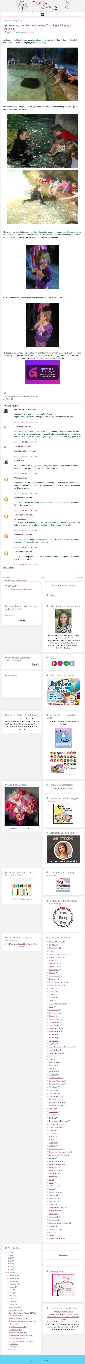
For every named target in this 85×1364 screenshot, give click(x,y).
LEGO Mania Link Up (15, 1330)
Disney (51, 1000)
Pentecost (52, 1090)
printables (52, 1226)
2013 (9, 1267)
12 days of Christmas (56, 942)
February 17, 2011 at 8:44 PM (25, 530)
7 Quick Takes (53, 948)
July (11, 1290)
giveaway (52, 1204)
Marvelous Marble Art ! (16, 1307)
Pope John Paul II (55, 1096)
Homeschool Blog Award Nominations (61, 1047)
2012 (9, 1269)
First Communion (54, 1022)
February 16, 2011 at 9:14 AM (25, 474)
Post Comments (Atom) (19, 580)
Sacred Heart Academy (56, 1102)
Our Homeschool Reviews (25, 409)
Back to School (54, 976)
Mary (50, 1068)
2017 (9, 1255)
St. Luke (51, 1139)
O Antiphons (53, 1075)
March (12, 1301)
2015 (9, 1261)
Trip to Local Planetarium (17, 1338)
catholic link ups (54, 1192)
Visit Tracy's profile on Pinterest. (63, 788)
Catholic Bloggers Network (57, 982)
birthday (51, 1183)
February (13, 1304)
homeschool (53, 1217)
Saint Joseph (53, 1109)
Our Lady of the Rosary (56, 1084)
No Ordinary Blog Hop (16, 396)
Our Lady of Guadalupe (56, 1081)
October (12, 1281)
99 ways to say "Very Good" (58, 954)
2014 (9, 1264)
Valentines (52, 1158)
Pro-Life (51, 1099)
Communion (53, 991)
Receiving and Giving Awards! (18, 1318)
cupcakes (52, 1195)
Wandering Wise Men (56, 1161)
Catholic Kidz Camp (55, 985)
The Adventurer (21, 426)
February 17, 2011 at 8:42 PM (25, 511)
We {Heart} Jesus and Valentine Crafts (21, 1335)
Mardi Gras (52, 1065)
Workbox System (54, 1170)
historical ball (53, 1214)
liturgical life (53, 1220)
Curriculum (52, 997)
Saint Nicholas (53, 1112)
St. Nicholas (53, 1143)
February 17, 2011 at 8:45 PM (25, 548)
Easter (51, 1007)
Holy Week (52, 1044)
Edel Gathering (54, 1013)
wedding (51, 1235)
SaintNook (52, 1118)
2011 (9, 1272)
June (11, 1293)
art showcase (53, 1177)
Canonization (53, 979)
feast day (52, 1201)
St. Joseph (52, 1133)
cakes (51, 1189)
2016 (9, 1258)
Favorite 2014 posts (55, 1019)
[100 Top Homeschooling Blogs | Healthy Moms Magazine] (22, 946)
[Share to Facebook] (12, 399)
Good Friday (53, 1025)
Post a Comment (8, 568)
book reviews (53, 1186)
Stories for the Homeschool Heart (59, 1152)
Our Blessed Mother (55, 1078)
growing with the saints (56, 1207)
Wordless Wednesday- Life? (18, 1333)
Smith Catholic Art (55, 1124)
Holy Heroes (53, 1034)
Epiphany (52, 1016)
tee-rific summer (54, 1229)
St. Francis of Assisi (55, 1127)
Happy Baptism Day (55, 1028)
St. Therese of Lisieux (56, 1149)
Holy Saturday (53, 1038)
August (12, 1287)
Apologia (52, 973)
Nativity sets (53, 1071)
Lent (50, 1059)
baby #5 (51, 1180)
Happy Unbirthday (54, 1031)
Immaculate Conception (56, 1053)
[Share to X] (9, 399)
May (11, 1296)
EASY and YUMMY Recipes (58, 1004)
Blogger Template (35, 1360)
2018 (9, 1252)
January (12, 1347)
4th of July (52, 945)
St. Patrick (52, 1146)
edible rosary (53, 1198)
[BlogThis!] (7, 399)
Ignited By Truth (54, 1050)
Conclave (52, 994)
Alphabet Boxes (54, 970)
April (11, 1298)
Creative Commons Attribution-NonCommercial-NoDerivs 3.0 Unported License (63, 1316)
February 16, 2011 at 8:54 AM (25, 442)
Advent (51, 960)
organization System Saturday (58, 1223)
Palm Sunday (53, 1087)
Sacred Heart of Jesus (56, 1106)
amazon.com (53, 1173)
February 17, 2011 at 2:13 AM (25, 493)
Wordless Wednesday (30, 396)
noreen (17, 461)
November (13, 1278)
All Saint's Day (53, 967)
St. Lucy (51, 1136)
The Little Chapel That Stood (58, 1155)
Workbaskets (53, 1167)
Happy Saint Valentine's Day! (18, 1327)
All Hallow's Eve (54, 963)
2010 (9, 1349)
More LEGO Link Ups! (16, 1310)
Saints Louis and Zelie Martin (58, 1121)
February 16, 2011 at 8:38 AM (25, 422)
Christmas (52, 988)
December (13, 1275)
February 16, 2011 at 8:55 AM (25, 456)
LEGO (51, 1056)
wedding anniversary (55, 1238)
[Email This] (4, 399)
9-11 (50, 951)
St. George (52, 1130)
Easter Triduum (54, 1010)
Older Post (79, 577)
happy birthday (53, 1211)
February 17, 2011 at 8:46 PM (25, 565)
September (13, 1284)
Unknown (18, 478)
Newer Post (6, 577)
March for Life (53, 1062)
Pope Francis (53, 1093)
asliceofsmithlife (28, 32)
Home (43, 577)
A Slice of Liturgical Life (56, 957)
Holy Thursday (53, 1041)
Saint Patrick (53, 1115)
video (50, 1232)
